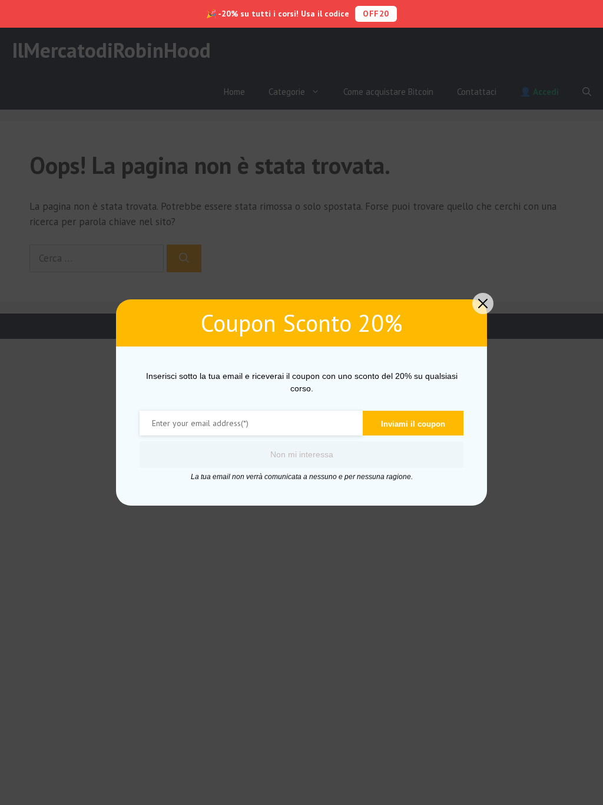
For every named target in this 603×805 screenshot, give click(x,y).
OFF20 (376, 13)
